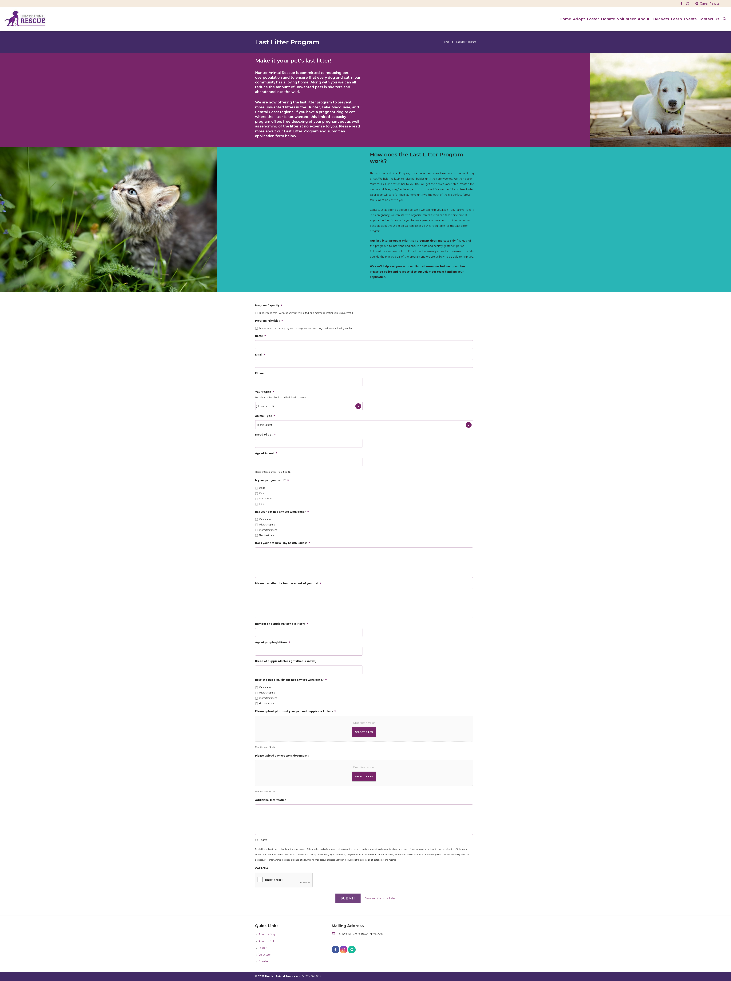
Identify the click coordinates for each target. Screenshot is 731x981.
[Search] (724, 19)
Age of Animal (266, 454)
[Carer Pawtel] (352, 949)
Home (446, 42)
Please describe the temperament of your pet (288, 584)
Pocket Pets (265, 499)
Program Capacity (269, 306)
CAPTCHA (261, 868)
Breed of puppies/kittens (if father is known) (285, 661)
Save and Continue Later (380, 898)
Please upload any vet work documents (282, 756)
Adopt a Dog (267, 934)
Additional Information (270, 800)
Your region (264, 392)
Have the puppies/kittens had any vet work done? (291, 680)
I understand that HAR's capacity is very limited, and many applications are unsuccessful (306, 313)
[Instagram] (688, 3)
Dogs (262, 488)
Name (260, 336)
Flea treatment (267, 535)
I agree (263, 840)
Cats (261, 493)
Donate (263, 961)
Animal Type (265, 416)
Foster (263, 948)
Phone (259, 374)
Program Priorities (269, 321)
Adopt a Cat (266, 941)
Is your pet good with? (272, 481)
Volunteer (265, 955)
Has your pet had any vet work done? (282, 512)
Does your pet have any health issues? (282, 543)
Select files (364, 732)
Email (260, 355)
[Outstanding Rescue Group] (425, 940)
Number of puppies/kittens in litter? (281, 624)
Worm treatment (268, 530)
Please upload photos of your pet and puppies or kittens (295, 712)
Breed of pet (265, 435)
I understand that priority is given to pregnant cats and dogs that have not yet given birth (306, 328)
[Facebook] (681, 3)
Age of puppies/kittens (272, 643)
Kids (261, 504)
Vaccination (265, 519)
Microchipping (267, 525)
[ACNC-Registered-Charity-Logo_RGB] (459, 940)
